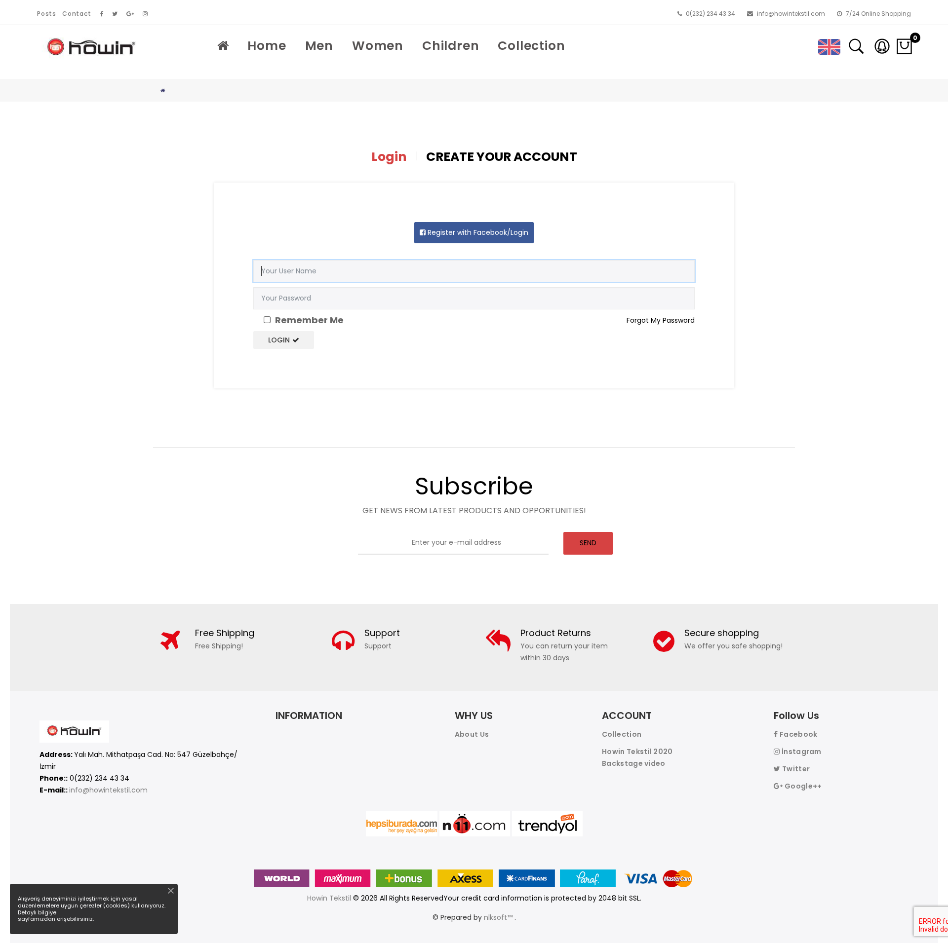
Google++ (802, 786)
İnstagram (800, 751)
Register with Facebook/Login (477, 232)
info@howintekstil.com (790, 13)
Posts (46, 13)
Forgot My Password (661, 320)
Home (266, 45)
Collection (531, 45)
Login (279, 340)
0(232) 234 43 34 (709, 13)
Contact (76, 13)
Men (319, 45)
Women (377, 45)
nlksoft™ (499, 917)
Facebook (797, 734)
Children (450, 45)
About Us (472, 734)
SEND (588, 543)
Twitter (795, 769)
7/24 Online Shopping (877, 13)
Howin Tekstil (329, 898)
